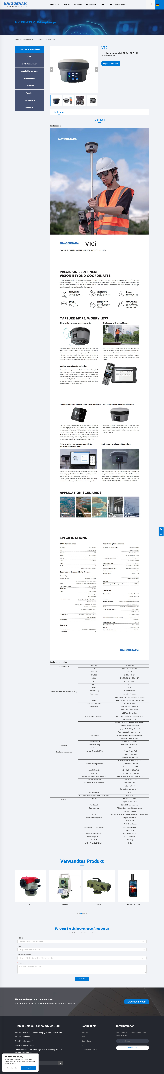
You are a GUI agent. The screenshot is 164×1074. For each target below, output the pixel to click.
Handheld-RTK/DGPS (29, 71)
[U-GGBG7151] (133, 886)
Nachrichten (91, 5)
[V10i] (74, 69)
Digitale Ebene (29, 100)
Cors (29, 57)
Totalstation (29, 86)
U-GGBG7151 (133, 904)
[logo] (16, 3)
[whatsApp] (161, 529)
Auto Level (29, 108)
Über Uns (66, 5)
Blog (102, 5)
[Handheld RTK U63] (99, 886)
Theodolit (29, 93)
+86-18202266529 (25, 1037)
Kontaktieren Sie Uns (117, 5)
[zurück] (51, 69)
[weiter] (96, 69)
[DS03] (65, 886)
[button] (77, 913)
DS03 (65, 904)
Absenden (82, 978)
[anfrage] (161, 534)
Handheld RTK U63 (99, 904)
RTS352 (31, 904)
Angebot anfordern (111, 63)
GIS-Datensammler (29, 64)
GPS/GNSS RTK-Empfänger (45, 40)
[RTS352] (30, 886)
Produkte (78, 5)
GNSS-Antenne (29, 78)
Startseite (54, 5)
